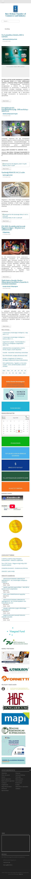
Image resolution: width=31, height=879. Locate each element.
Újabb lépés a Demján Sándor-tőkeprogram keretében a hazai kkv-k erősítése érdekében (15, 282)
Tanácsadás (18, 777)
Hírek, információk (6, 775)
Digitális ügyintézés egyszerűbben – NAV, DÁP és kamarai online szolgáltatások (15, 588)
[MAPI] (15, 719)
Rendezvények (18, 782)
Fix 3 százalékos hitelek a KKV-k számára (13, 36)
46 (15, 370)
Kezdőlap (17, 784)
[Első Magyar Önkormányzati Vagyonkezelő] (15, 689)
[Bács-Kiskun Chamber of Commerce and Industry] (15, 7)
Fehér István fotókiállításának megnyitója (14, 594)
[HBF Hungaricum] (15, 702)
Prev (8, 370)
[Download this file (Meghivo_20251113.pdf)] (14, 163)
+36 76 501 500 (6, 862)
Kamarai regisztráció (6, 779)
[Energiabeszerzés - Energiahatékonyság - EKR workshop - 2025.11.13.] (15, 128)
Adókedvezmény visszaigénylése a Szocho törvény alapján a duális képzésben (14, 348)
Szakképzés (4, 782)
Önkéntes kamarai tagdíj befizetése (15, 386)
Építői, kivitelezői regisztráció (8, 781)
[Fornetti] (15, 679)
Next (20, 373)
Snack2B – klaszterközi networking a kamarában (15, 352)
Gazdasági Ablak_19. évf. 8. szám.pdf (12, 217)
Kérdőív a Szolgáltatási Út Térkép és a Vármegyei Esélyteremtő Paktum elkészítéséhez (15, 359)
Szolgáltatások (5, 784)
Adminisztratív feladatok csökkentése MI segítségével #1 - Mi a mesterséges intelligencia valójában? (14, 580)
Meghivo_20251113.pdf (8, 165)
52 (9, 373)
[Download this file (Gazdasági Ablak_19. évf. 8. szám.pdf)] (15, 215)
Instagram (9, 24)
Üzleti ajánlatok (18, 781)
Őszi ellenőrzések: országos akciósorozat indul (15, 355)
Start (4, 370)
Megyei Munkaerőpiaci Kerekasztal (7, 787)
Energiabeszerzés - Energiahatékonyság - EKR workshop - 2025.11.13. (15, 109)
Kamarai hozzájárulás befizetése (15, 384)
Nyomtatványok (5, 790)
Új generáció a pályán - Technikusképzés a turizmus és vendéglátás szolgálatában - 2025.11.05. (14, 343)
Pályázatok (17, 773)
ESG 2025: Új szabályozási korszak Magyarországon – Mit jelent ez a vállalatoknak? (13, 228)
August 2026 (15, 417)
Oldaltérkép (4, 773)
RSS (12, 24)
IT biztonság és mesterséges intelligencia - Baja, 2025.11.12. (15, 333)
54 (16, 373)
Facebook (3, 24)
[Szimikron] (15, 670)
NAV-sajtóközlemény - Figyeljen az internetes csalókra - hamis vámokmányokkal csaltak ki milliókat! (14, 364)
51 (6, 373)
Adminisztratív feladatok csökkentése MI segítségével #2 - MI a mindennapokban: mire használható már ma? (14, 601)
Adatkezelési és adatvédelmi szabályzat (21, 787)
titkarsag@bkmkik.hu (7, 865)
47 (18, 370)
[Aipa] (15, 658)
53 (13, 373)
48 (21, 370)
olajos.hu (21, 874)
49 (25, 370)
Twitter (6, 24)
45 (12, 370)
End (24, 373)
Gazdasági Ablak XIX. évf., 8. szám (13, 172)
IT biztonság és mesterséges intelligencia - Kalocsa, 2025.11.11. (14, 338)
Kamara (3, 777)
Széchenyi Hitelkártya (20, 775)
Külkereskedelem (19, 779)
